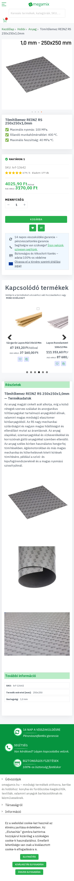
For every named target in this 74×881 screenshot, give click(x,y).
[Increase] (24, 205)
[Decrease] (8, 205)
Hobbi (21, 29)
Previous (11, 336)
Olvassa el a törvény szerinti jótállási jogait (37, 264)
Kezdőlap (8, 29)
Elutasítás (29, 856)
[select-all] (15, 298)
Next (63, 336)
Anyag (32, 29)
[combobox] (37, 13)
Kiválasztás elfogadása (29, 864)
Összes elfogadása (29, 872)
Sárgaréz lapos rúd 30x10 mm (23, 342)
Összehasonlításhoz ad (41, 228)
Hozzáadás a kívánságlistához (32, 228)
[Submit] (61, 13)
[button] (32, 112)
